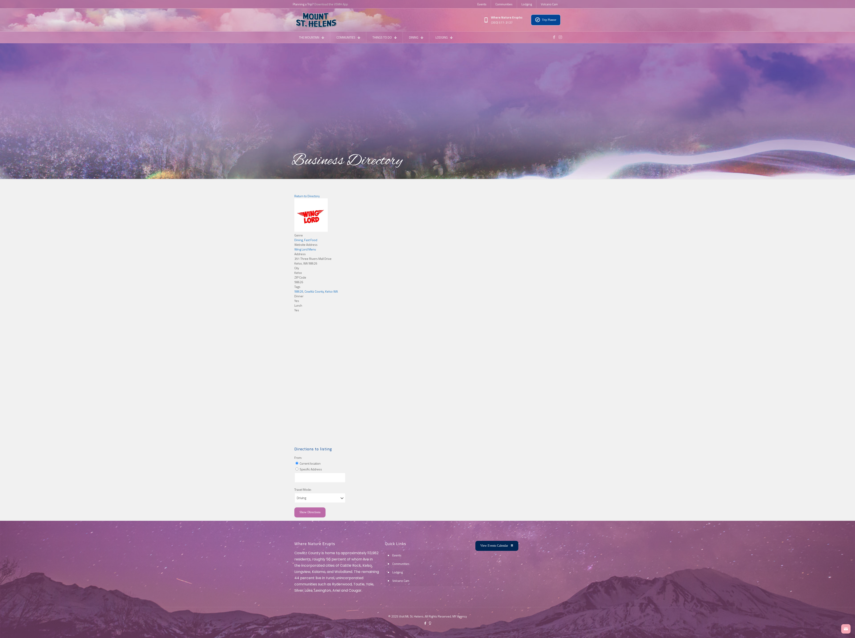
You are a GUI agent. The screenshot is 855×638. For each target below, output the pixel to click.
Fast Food (310, 240)
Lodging (397, 572)
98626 (298, 291)
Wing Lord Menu (305, 249)
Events (396, 555)
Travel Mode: (302, 489)
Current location (310, 463)
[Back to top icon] (833, 629)
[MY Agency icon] (430, 623)
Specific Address (310, 469)
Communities (400, 563)
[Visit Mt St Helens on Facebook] (554, 37)
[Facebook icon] (425, 623)
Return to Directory (307, 196)
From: (298, 457)
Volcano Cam (400, 580)
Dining (298, 240)
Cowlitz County (314, 291)
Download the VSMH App (331, 4)
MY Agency (459, 616)
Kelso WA (331, 291)
